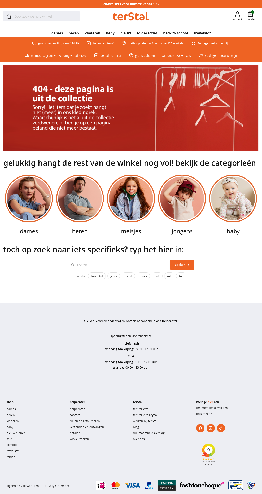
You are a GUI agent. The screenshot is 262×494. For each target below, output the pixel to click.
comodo (12, 445)
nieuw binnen (16, 433)
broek (143, 276)
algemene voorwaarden (23, 486)
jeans (114, 276)
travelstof (97, 276)
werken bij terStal (145, 421)
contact (75, 415)
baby (10, 427)
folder (11, 457)
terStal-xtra (140, 409)
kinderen (13, 421)
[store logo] (131, 16)
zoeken (180, 265)
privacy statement (57, 486)
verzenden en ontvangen (87, 427)
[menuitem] (57, 31)
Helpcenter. (170, 321)
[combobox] (41, 16)
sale (9, 439)
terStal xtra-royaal (145, 415)
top (181, 276)
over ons (139, 439)
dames (11, 409)
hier (210, 402)
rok (169, 276)
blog (136, 427)
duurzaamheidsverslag (149, 433)
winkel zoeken (79, 439)
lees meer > (204, 414)
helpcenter (77, 409)
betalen (75, 433)
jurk (157, 276)
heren (11, 415)
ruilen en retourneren (85, 421)
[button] (237, 16)
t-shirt (128, 276)
